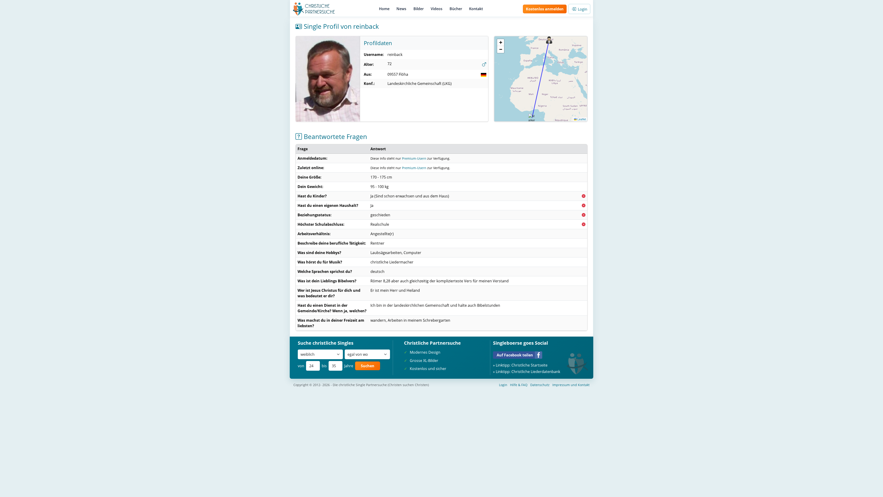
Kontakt (476, 8)
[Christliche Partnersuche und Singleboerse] (314, 9)
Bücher (456, 8)
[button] (549, 40)
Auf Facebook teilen (515, 355)
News (401, 8)
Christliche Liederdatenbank (535, 371)
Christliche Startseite (529, 365)
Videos (436, 8)
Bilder (418, 8)
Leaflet (581, 119)
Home (384, 8)
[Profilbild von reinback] (327, 79)
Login (581, 9)
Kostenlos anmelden (545, 9)
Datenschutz (540, 385)
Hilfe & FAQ (519, 385)
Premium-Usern (414, 158)
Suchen (367, 365)
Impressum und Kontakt (571, 385)
